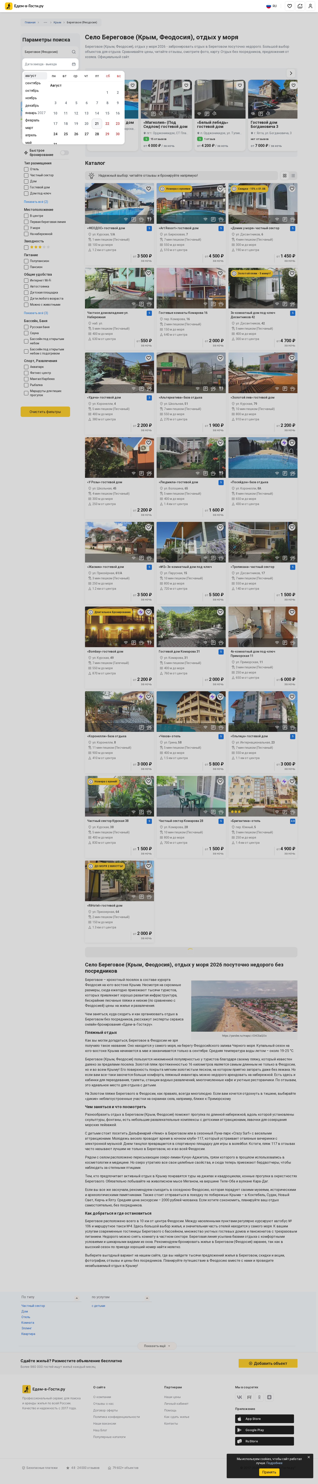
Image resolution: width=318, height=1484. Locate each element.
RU (275, 6)
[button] (289, 6)
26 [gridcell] (76, 134)
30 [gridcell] (118, 134)
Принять (269, 1472)
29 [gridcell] (107, 134)
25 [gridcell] (66, 134)
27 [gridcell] (86, 134)
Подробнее (275, 1463)
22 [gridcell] (107, 124)
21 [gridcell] (97, 124)
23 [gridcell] (118, 124)
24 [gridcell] (55, 134)
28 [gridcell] (97, 134)
